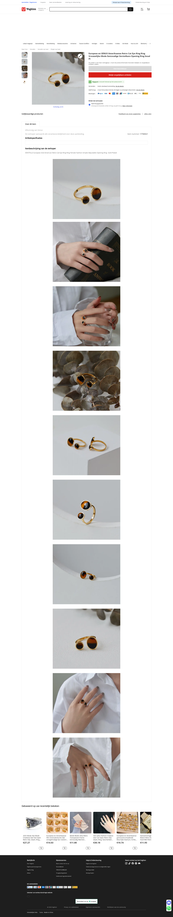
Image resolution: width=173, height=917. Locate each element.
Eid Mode (125, 43)
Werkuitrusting (145, 43)
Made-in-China (48, 912)
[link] (25, 49)
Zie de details (120, 86)
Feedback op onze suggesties (130, 114)
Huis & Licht (134, 43)
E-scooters (110, 43)
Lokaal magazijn (28, 43)
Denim (102, 43)
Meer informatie (127, 106)
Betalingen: (92, 93)
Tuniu (41, 912)
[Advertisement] (86, 27)
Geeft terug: (92, 90)
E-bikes (117, 43)
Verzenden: (92, 86)
